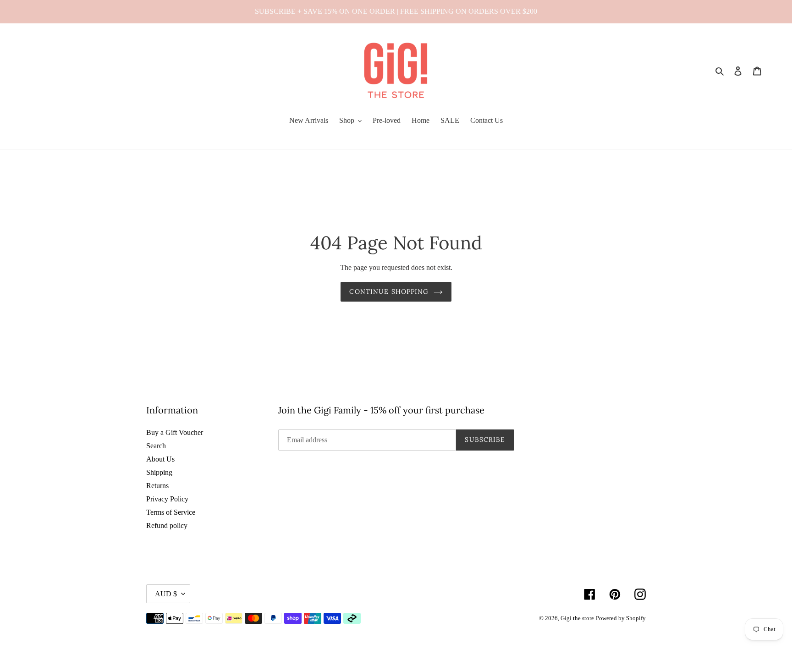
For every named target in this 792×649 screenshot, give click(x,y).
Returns (157, 486)
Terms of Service (170, 512)
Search (156, 446)
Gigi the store (577, 618)
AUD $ (166, 594)
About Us (160, 459)
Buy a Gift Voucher (174, 432)
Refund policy (166, 525)
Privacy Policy (167, 499)
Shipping (159, 472)
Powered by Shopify (621, 618)
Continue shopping (389, 291)
